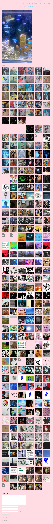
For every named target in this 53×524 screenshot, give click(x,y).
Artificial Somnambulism (26, 3)
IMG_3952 (5, 65)
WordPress (7, 521)
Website (20, 511)
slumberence (24, 6)
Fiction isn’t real (30, 6)
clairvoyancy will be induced (36, 3)
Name (20, 506)
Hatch (11, 521)
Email (20, 509)
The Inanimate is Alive (46, 3)
